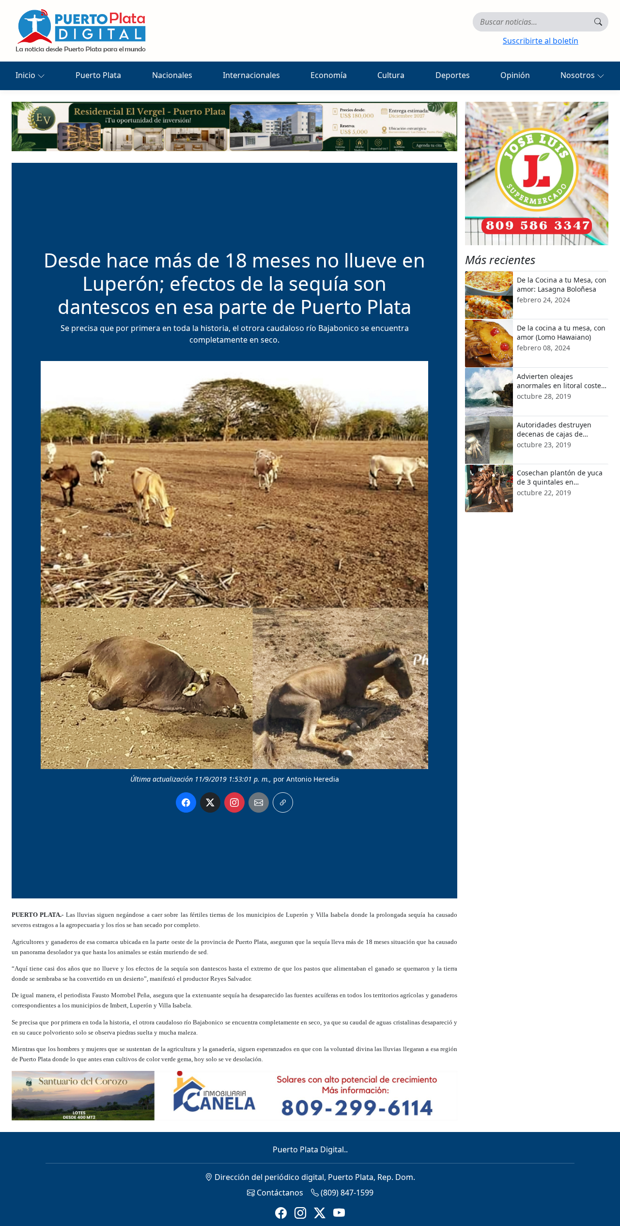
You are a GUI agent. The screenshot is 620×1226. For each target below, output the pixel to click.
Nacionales (172, 75)
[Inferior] (234, 1094)
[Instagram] (300, 1213)
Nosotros (578, 75)
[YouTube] (339, 1213)
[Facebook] (281, 1213)
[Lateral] (536, 173)
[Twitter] (320, 1213)
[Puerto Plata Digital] (80, 31)
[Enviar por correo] (258, 802)
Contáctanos (279, 1192)
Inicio (26, 75)
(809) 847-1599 (346, 1192)
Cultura (390, 75)
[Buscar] (598, 22)
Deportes (452, 75)
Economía (328, 75)
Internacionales (251, 75)
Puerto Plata (98, 75)
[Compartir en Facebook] (186, 802)
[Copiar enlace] (283, 802)
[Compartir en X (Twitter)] (210, 802)
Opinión (515, 75)
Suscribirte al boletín (540, 40)
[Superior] (234, 125)
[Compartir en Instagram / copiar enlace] (234, 802)
